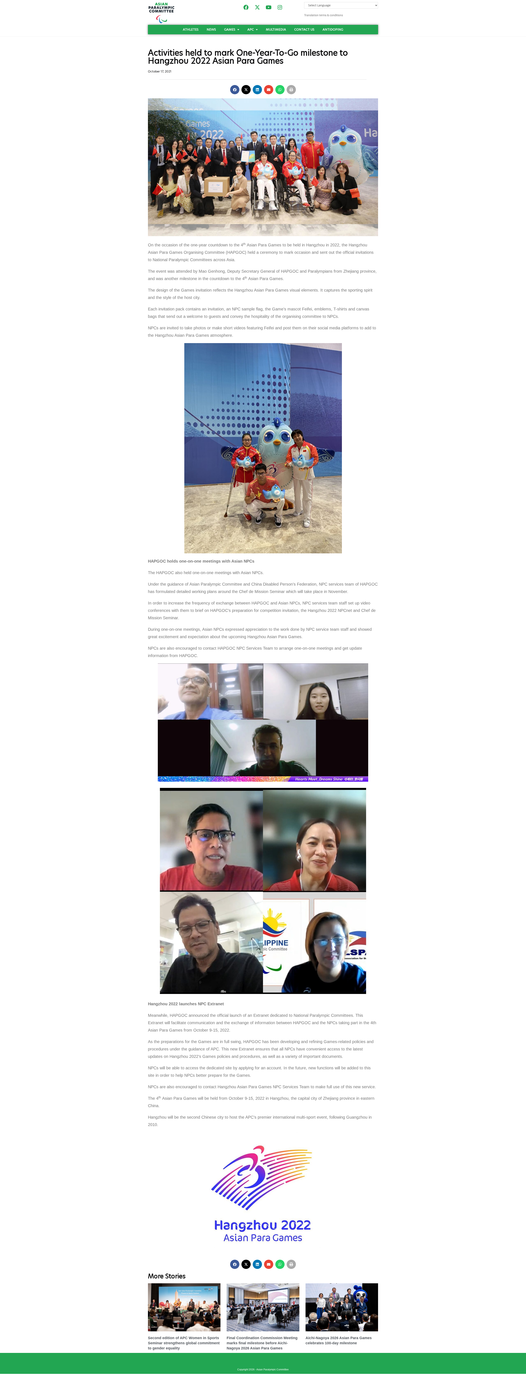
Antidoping (333, 29)
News (211, 29)
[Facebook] (246, 7)
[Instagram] (280, 7)
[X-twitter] (257, 7)
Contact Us (304, 29)
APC (250, 29)
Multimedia (276, 29)
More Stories (167, 1276)
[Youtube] (268, 7)
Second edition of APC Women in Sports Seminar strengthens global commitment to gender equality (184, 1343)
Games (229, 29)
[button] (234, 89)
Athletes (190, 29)
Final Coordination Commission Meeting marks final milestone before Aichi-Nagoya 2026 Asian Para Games (262, 1343)
